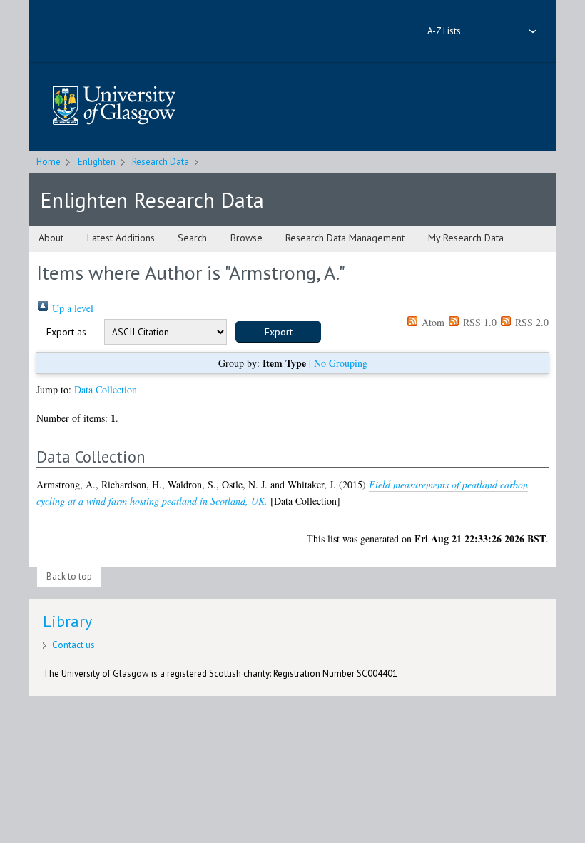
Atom (431, 322)
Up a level (71, 308)
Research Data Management (345, 237)
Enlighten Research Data (152, 199)
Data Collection (105, 389)
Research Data (160, 162)
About (51, 237)
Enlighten (97, 162)
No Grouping (340, 363)
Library (67, 621)
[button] (278, 332)
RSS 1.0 (478, 322)
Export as (66, 331)
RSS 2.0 (530, 322)
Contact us (73, 645)
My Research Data (466, 237)
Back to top (69, 576)
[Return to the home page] (114, 106)
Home (48, 162)
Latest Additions (121, 237)
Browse (246, 237)
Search (192, 237)
